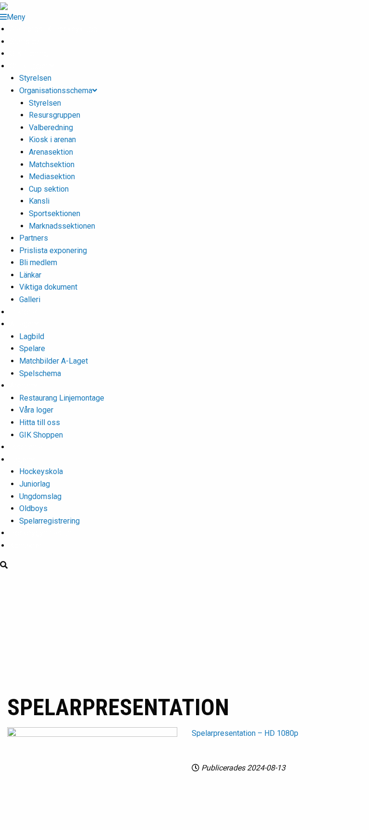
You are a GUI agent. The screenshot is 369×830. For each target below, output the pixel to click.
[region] (184, 631)
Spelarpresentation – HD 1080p (245, 733)
